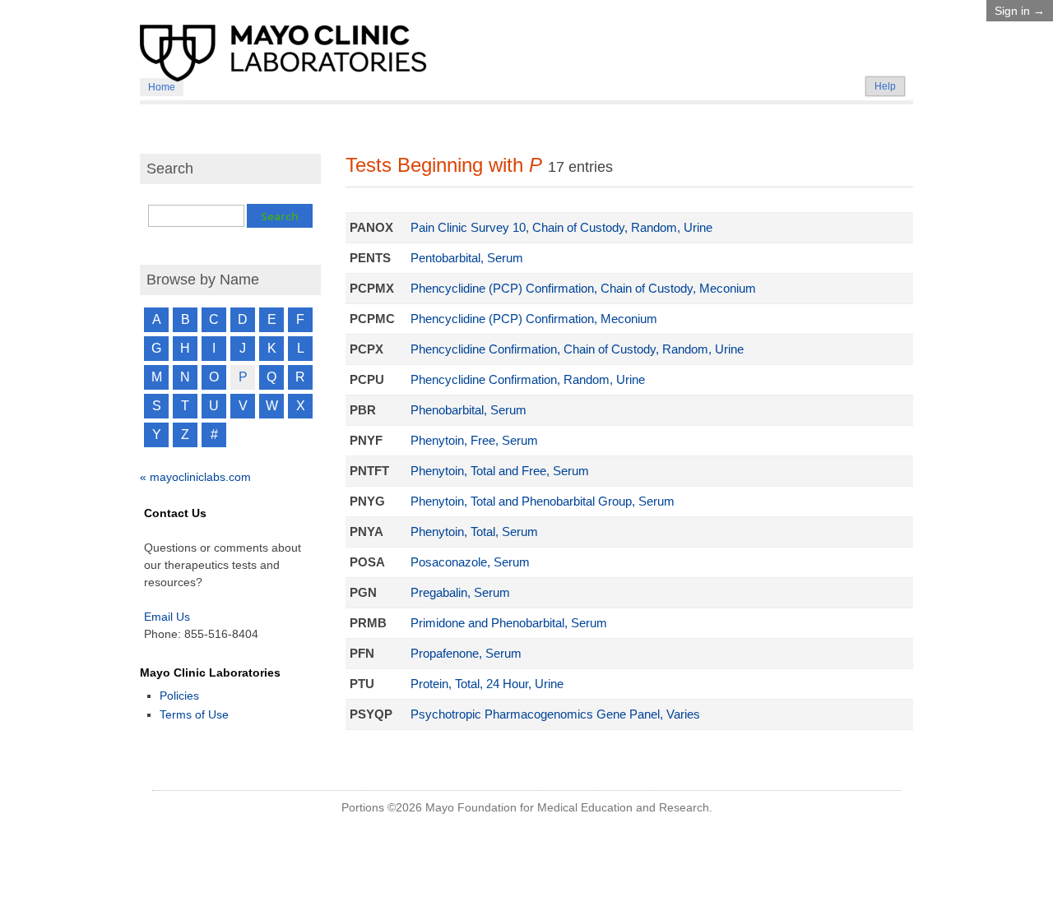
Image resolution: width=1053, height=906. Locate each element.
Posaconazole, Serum (470, 562)
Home (161, 87)
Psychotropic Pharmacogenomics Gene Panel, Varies (555, 714)
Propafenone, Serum (466, 653)
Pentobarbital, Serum (467, 258)
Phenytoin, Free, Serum (474, 440)
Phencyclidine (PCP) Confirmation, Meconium (534, 319)
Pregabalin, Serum (460, 592)
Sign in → (1020, 10)
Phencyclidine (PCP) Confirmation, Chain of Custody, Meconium (583, 288)
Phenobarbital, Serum (468, 410)
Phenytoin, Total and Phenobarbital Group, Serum (543, 501)
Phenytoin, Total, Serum (474, 532)
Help (885, 86)
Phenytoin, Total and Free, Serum (500, 471)
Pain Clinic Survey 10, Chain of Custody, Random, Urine (561, 227)
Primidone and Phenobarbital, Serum (509, 623)
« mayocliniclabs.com (195, 476)
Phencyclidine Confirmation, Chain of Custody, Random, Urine (577, 349)
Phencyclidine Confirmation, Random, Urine (528, 379)
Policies (179, 695)
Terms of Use (194, 714)
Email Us (167, 616)
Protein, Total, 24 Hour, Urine (487, 684)
